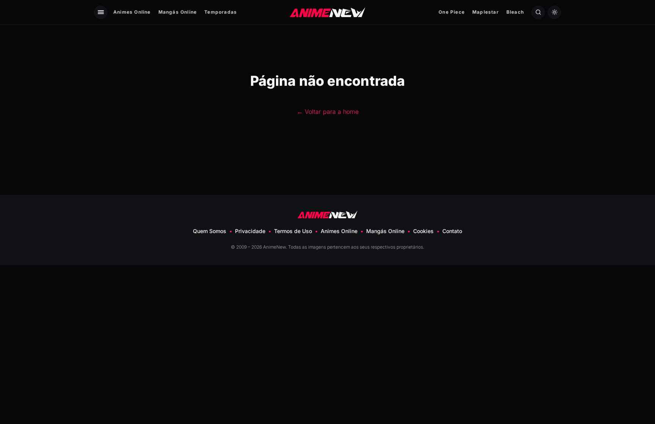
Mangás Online (177, 12)
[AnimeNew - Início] (327, 12)
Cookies (423, 231)
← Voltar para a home (328, 111)
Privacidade (250, 231)
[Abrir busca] (538, 12)
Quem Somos (209, 231)
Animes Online (132, 12)
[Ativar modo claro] (554, 12)
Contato (452, 231)
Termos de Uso (293, 231)
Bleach (515, 12)
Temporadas (220, 12)
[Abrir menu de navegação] (100, 12)
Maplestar (485, 12)
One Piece (452, 12)
